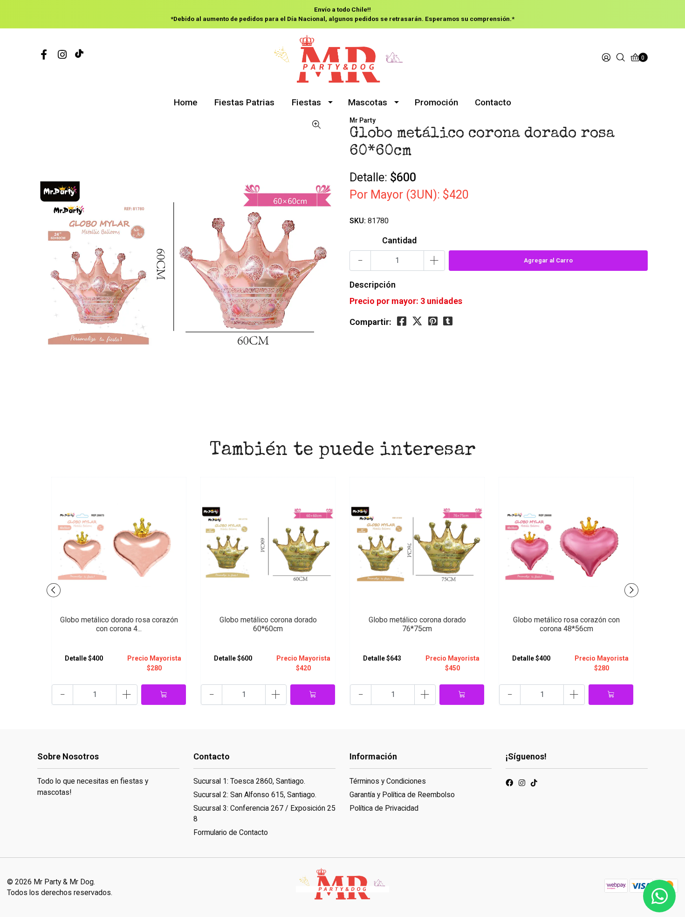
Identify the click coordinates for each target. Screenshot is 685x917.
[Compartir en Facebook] (401, 321)
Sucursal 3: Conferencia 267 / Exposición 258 (264, 814)
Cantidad (399, 240)
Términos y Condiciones (387, 781)
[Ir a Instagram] (62, 55)
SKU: (357, 220)
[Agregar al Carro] (163, 694)
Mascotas (367, 102)
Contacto (493, 102)
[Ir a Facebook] (43, 55)
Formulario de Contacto (230, 832)
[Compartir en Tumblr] (447, 321)
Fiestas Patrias (244, 102)
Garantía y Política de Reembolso (402, 794)
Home (186, 102)
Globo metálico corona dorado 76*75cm (417, 624)
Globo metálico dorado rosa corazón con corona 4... (119, 624)
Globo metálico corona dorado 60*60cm (268, 624)
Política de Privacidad (383, 808)
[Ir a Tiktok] (534, 784)
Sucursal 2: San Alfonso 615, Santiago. (254, 794)
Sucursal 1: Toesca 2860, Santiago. (249, 781)
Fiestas (306, 102)
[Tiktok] (79, 55)
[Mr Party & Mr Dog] (342, 57)
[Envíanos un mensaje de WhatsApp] (659, 896)
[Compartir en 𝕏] (417, 321)
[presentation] (54, 590)
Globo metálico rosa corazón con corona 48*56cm (566, 624)
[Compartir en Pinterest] (433, 321)
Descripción (372, 285)
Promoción (436, 102)
